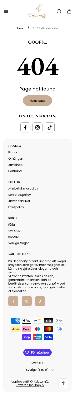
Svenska (37, 363)
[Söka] (59, 11)
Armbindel (15, 165)
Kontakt (14, 237)
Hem (20, 28)
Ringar (12, 152)
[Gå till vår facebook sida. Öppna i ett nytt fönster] (25, 127)
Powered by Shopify (30, 385)
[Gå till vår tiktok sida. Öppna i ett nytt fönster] (50, 127)
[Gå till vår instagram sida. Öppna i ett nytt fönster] (37, 127)
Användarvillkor (19, 201)
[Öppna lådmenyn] (6, 11)
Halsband (15, 171)
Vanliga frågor (18, 243)
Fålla (11, 225)
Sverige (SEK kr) (37, 370)
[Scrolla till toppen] (63, 383)
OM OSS (14, 231)
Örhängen (15, 159)
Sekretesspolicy (19, 195)
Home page (37, 100)
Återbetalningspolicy (23, 188)
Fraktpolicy (16, 207)
